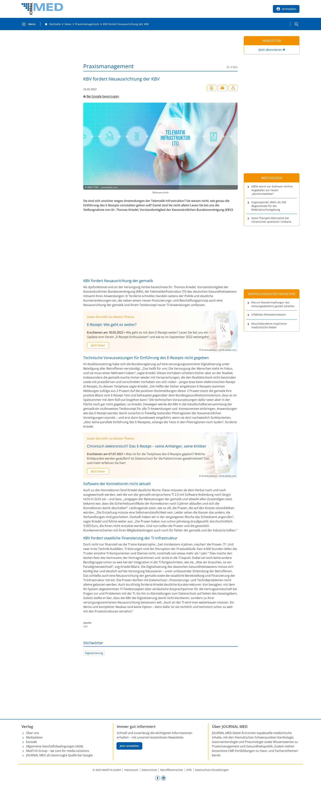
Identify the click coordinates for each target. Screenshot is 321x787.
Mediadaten (34, 737)
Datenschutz (149, 770)
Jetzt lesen (98, 345)
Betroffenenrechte (171, 770)
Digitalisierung (94, 653)
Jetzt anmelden (129, 746)
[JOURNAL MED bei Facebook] (157, 777)
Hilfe (189, 770)
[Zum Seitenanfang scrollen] (314, 780)
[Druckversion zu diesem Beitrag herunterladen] (211, 88)
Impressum (131, 770)
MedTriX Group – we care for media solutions (57, 751)
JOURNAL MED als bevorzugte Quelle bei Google (59, 755)
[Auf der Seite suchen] (296, 24)
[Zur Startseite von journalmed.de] (42, 8)
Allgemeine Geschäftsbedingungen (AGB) (54, 746)
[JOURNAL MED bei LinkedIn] (163, 777)
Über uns (32, 733)
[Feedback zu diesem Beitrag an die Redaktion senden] (233, 88)
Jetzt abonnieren (270, 50)
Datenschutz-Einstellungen (212, 770)
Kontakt (31, 742)
